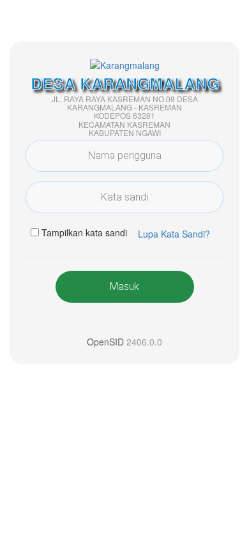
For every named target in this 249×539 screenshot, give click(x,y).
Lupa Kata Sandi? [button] (174, 233)
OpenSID (105, 341)
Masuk (124, 286)
